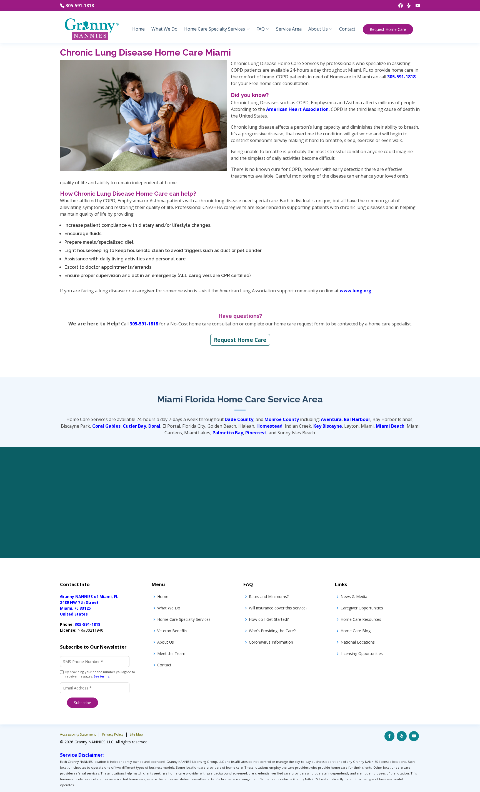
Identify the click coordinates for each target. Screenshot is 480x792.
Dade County (239, 419)
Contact (347, 29)
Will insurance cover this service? (278, 608)
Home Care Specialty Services (184, 619)
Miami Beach (390, 426)
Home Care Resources (361, 619)
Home (138, 29)
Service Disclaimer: (82, 755)
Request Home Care (388, 29)
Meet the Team (171, 653)
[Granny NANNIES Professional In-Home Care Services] (91, 29)
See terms (101, 676)
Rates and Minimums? (269, 596)
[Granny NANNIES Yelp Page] (407, 5)
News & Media (354, 596)
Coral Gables (106, 426)
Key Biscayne (327, 426)
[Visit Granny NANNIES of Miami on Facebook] (389, 736)
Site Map (136, 734)
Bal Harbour (357, 419)
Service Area (289, 29)
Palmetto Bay (227, 433)
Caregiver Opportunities (362, 608)
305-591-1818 (80, 5)
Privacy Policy (113, 734)
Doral (154, 426)
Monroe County (281, 419)
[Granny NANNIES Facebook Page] (398, 5)
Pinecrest (255, 433)
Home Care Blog (356, 630)
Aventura (331, 419)
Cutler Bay (134, 426)
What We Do (164, 29)
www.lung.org (355, 291)
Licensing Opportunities (362, 653)
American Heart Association (297, 109)
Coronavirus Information (271, 642)
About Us (165, 642)
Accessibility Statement (78, 734)
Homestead (269, 426)
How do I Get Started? (269, 619)
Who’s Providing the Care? (272, 630)
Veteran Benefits (172, 630)
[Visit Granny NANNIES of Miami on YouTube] (414, 736)
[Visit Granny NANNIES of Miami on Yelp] (402, 736)
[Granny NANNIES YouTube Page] (415, 5)
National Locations (358, 642)
